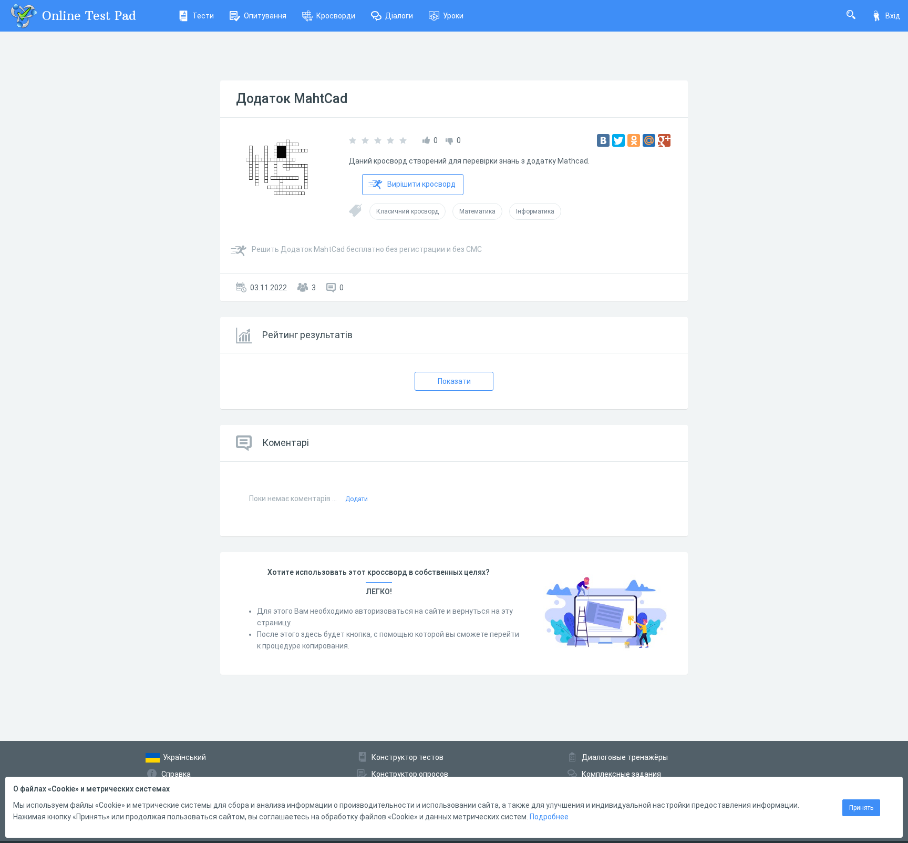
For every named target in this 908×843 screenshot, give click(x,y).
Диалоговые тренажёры (625, 757)
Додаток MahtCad (292, 98)
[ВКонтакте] (603, 140)
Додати (356, 499)
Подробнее (549, 816)
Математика (477, 211)
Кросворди (335, 16)
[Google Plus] (664, 140)
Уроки (453, 16)
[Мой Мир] (649, 140)
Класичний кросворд (407, 211)
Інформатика (535, 211)
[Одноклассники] (633, 140)
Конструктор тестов (407, 757)
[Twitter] (618, 140)
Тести (203, 16)
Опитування (265, 16)
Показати (454, 381)
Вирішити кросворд (421, 184)
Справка (176, 774)
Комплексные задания (621, 774)
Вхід (892, 16)
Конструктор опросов (410, 774)
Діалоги (399, 16)
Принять (861, 807)
